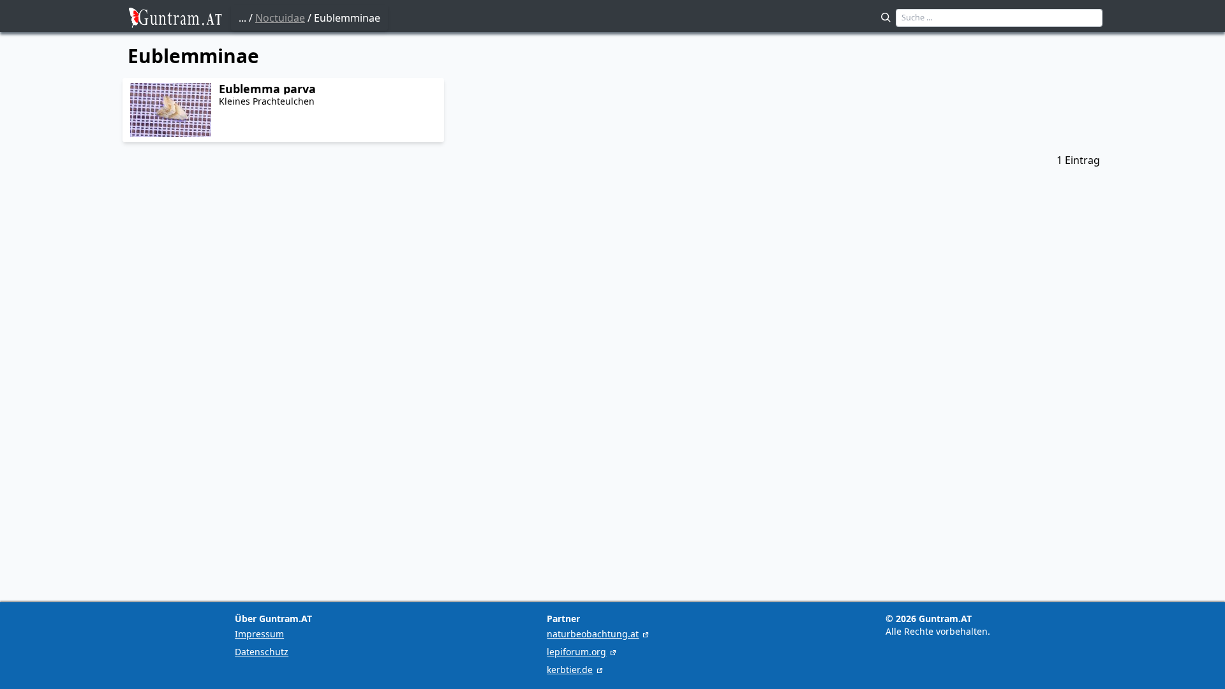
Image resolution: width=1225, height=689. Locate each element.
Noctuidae (280, 18)
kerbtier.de (570, 669)
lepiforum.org (576, 652)
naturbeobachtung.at (593, 634)
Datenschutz (261, 652)
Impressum (259, 634)
